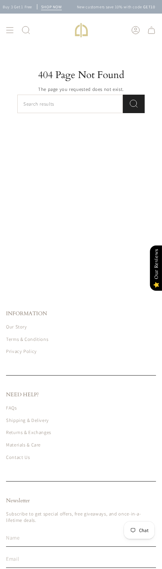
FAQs (11, 408)
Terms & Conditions (27, 339)
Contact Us (18, 457)
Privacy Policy (21, 351)
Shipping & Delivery (27, 420)
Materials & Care (23, 445)
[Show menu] (9, 30)
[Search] (134, 104)
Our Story (16, 327)
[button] (26, 30)
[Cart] (151, 30)
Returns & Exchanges (28, 432)
